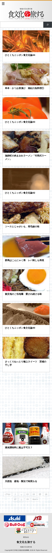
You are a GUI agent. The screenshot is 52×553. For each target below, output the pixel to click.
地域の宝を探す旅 (26, 547)
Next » (35, 499)
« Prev (7, 494)
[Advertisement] (26, 397)
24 (34, 494)
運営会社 (26, 537)
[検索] (47, 25)
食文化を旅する (26, 542)
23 (27, 494)
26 (46, 494)
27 (15, 499)
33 (27, 499)
